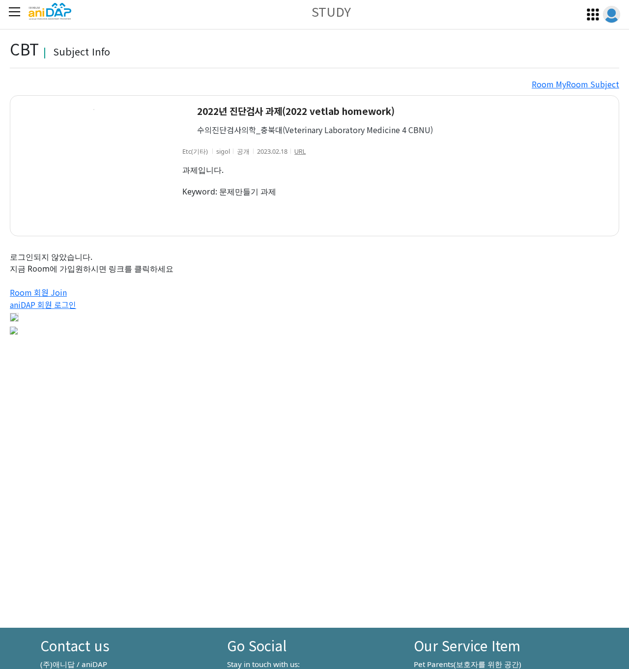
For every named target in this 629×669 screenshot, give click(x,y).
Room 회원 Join (38, 292)
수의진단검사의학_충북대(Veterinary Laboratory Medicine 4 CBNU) (315, 130)
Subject (603, 84)
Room (543, 84)
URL (300, 151)
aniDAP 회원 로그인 (43, 304)
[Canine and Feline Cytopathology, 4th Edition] (14, 329)
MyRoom (571, 84)
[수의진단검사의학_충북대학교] (14, 317)
